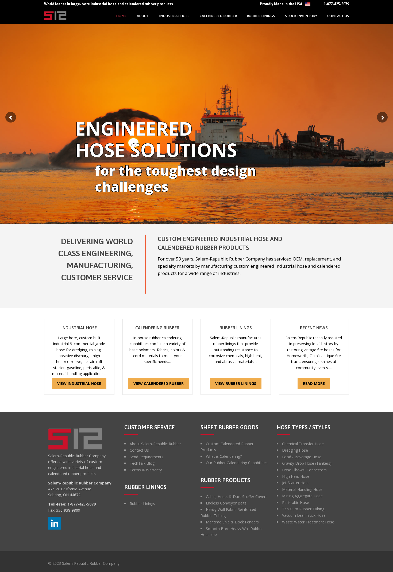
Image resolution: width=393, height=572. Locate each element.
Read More (314, 383)
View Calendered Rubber (158, 383)
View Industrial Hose (79, 383)
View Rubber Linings (235, 383)
